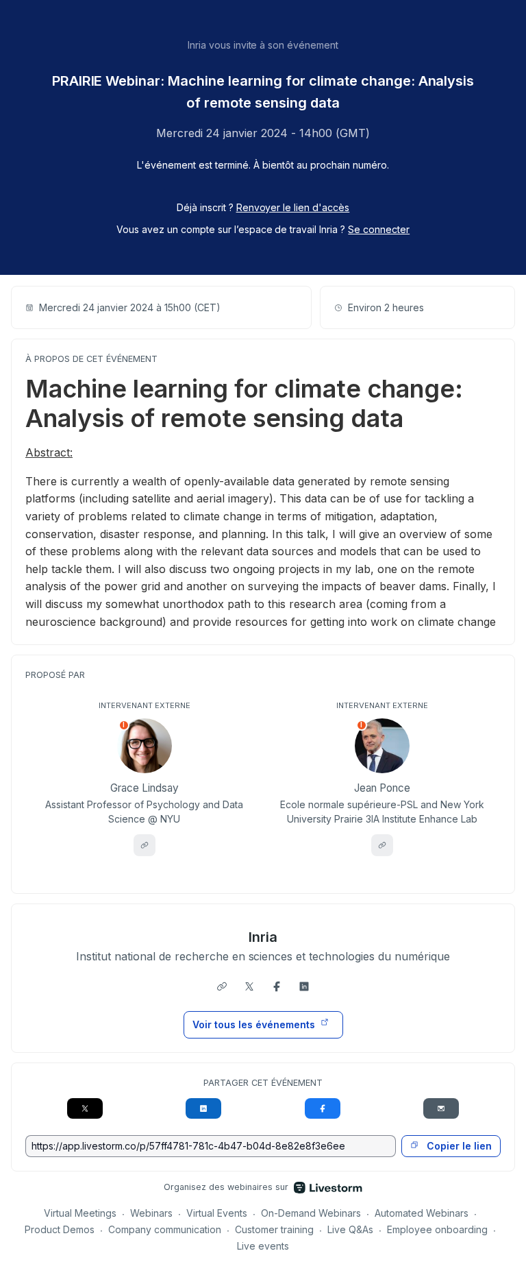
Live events (263, 1246)
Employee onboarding (437, 1229)
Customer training (274, 1229)
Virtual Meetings (80, 1213)
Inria (263, 937)
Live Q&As (350, 1229)
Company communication (164, 1229)
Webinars (151, 1213)
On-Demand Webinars (311, 1213)
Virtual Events (216, 1213)
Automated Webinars (421, 1213)
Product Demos (60, 1229)
